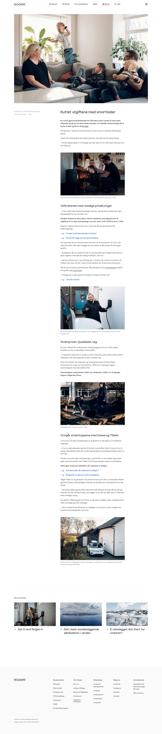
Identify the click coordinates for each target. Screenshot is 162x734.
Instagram (117, 688)
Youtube (116, 696)
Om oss (76, 684)
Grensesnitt (35, 722)
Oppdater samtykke (77, 701)
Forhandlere (97, 699)
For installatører (81, 4)
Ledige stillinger (79, 688)
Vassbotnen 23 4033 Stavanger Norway (139, 686)
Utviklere (96, 690)
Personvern (77, 696)
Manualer (56, 684)
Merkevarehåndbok (80, 692)
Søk (118, 4)
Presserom (57, 700)
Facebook (116, 684)
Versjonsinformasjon (60, 708)
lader (86, 126)
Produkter (53, 4)
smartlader (77, 270)
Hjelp (95, 4)
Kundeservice (58, 692)
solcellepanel (111, 268)
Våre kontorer (138, 693)
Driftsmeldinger (59, 696)
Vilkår (55, 704)
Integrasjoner (98, 694)
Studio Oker (23, 722)
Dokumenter (57, 688)
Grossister (97, 702)
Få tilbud (65, 4)
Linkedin (116, 692)
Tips (30, 114)
